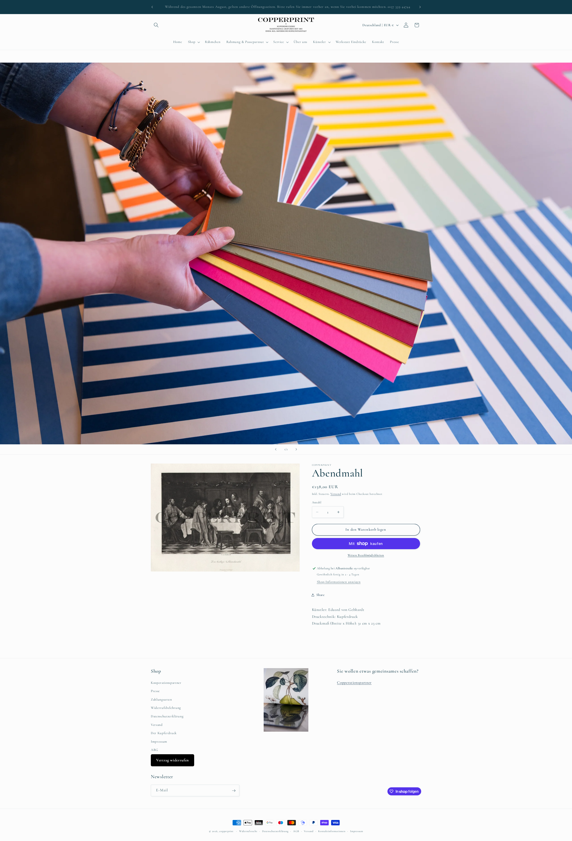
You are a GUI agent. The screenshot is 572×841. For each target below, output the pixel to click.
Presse (155, 691)
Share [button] (320, 595)
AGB (296, 831)
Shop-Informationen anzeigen (339, 582)
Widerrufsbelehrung (166, 708)
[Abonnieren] (233, 791)
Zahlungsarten (161, 699)
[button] (156, 25)
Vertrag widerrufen (172, 760)
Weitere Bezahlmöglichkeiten (366, 555)
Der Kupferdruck (164, 733)
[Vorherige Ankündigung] (152, 7)
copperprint (226, 831)
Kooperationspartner (166, 683)
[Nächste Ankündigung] (420, 7)
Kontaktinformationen (331, 831)
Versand (335, 494)
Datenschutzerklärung (167, 716)
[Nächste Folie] (296, 449)
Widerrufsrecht (248, 831)
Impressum (159, 741)
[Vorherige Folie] (276, 449)
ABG (154, 750)
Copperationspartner (354, 682)
